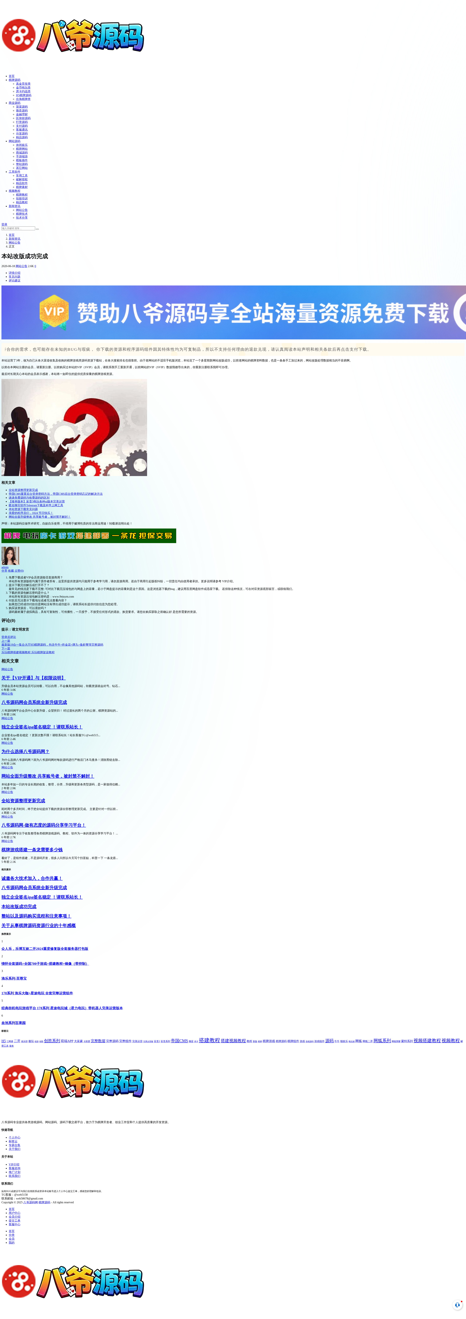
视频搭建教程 (427, 1040)
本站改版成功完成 (18, 906)
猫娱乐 (344, 1041)
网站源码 (14, 141)
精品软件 (22, 183)
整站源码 (22, 164)
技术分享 (22, 217)
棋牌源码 (14, 79)
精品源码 (22, 137)
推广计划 (14, 1172)
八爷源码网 (30, 1202)
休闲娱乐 (22, 144)
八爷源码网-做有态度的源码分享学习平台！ (43, 825)
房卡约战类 (23, 91)
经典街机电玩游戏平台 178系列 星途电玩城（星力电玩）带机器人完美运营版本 (62, 1008)
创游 (37, 1041)
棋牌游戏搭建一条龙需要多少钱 (32, 849)
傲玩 (31, 1041)
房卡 (196, 1041)
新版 (255, 1041)
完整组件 (125, 1041)
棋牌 (260, 1041)
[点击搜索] (37, 229)
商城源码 (22, 152)
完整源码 (112, 1041)
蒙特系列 (407, 1041)
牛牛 (336, 1041)
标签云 (13, 1141)
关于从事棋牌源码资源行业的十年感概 (38, 925)
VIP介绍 (14, 1164)
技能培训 (22, 198)
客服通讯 (22, 129)
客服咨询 (14, 1168)
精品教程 (22, 202)
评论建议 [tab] (14, 280)
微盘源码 (22, 110)
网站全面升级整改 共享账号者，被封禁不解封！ (40, 516)
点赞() (19, 570)
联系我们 (14, 1175)
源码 (329, 1040)
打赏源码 (22, 122)
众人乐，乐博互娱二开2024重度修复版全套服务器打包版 (44, 949)
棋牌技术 (22, 213)
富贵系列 (165, 1041)
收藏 (11, 570)
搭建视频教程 (233, 1040)
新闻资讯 (14, 206)
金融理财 (22, 114)
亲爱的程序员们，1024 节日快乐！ (31, 512)
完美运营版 (148, 1041)
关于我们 (14, 1148)
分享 (4, 570)
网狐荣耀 (396, 1041)
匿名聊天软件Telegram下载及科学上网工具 (36, 505)
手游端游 (22, 156)
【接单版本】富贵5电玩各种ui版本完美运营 (37, 501)
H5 (3, 1041)
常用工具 (22, 175)
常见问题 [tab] (14, 276)
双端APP (67, 1041)
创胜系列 (52, 1040)
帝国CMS (179, 1040)
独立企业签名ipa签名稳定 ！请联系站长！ (42, 727)
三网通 (10, 1041)
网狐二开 (368, 1041)
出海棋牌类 (23, 99)
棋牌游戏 (269, 1041)
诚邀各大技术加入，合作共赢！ (32, 878)
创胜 (41, 1041)
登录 (4, 224)
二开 (17, 1041)
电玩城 (352, 1041)
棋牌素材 (22, 187)
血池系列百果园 (13, 1023)
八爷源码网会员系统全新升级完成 (34, 702)
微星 (191, 1041)
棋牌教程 (22, 194)
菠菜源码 (22, 106)
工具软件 (14, 171)
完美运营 (137, 1041)
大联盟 (87, 1041)
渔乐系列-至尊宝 (14, 978)
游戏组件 (319, 1041)
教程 (249, 1041)
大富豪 (78, 1041)
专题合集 (14, 1145)
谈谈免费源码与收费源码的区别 (29, 497)
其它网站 (22, 167)
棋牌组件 (293, 1041)
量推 (11, 1046)
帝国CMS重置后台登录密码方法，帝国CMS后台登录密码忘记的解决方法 (56, 493)
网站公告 (22, 210)
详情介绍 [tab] (14, 272)
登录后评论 (8, 637)
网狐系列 (382, 1040)
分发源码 (22, 133)
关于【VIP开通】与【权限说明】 (33, 678)
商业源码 (14, 102)
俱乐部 (24, 1041)
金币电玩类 (23, 87)
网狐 (358, 1041)
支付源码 (22, 125)
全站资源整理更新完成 (23, 490)
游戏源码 (310, 1041)
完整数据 (98, 1041)
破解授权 (22, 179)
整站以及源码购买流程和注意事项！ (36, 916)
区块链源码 (23, 118)
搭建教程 (209, 1040)
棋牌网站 (22, 148)
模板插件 (22, 160)
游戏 (302, 1041)
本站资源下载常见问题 (23, 509)
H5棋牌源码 (23, 95)
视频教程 (14, 190)
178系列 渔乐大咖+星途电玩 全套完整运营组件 (37, 993)
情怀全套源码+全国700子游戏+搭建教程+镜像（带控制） (45, 964)
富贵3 (157, 1041)
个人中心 (14, 1137)
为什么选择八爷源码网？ (25, 751)
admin (5, 567)
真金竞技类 (23, 83)
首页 (12, 76)
